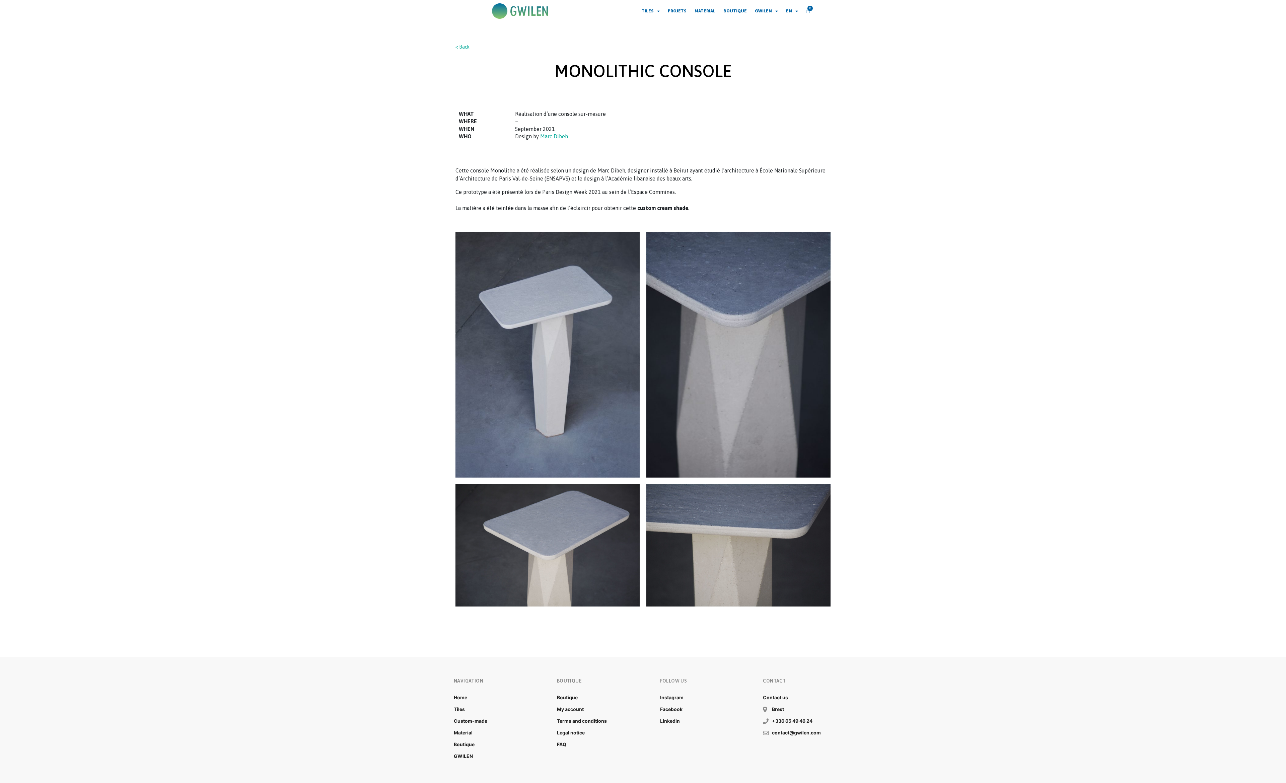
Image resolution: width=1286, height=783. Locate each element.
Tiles (648, 10)
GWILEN (763, 10)
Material (705, 10)
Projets (677, 10)
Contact (774, 681)
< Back (462, 47)
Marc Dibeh (554, 136)
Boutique (735, 10)
